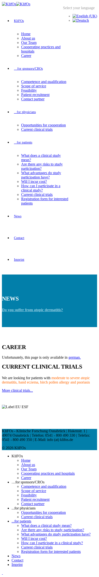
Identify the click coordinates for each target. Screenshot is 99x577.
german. (74, 357)
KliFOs (19, 21)
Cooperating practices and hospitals (48, 473)
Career (26, 56)
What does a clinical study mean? (46, 525)
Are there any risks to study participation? (52, 530)
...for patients (23, 142)
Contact (19, 238)
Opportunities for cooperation (43, 125)
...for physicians (25, 112)
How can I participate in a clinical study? (40, 188)
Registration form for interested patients (51, 552)
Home (26, 34)
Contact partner (32, 99)
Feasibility (29, 90)
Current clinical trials (37, 129)
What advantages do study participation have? (41, 175)
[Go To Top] (2, 573)
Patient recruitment (35, 95)
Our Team (29, 43)
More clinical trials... (17, 390)
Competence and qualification (43, 82)
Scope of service (33, 86)
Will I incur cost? (34, 181)
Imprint (19, 259)
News (17, 216)
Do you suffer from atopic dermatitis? (32, 310)
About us (28, 38)
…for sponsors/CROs (28, 68)
